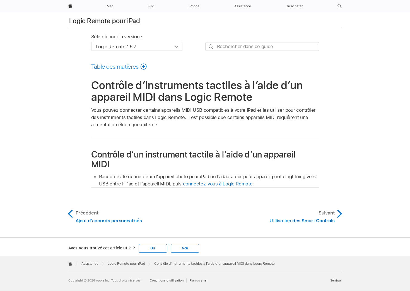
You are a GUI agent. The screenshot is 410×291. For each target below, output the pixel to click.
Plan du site (197, 280)
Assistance (89, 264)
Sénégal (336, 280)
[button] (339, 6)
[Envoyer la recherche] (211, 47)
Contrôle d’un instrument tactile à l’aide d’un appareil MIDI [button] (193, 159)
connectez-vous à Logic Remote (218, 184)
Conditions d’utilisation (167, 280)
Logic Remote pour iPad (104, 21)
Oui (152, 248)
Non (185, 248)
